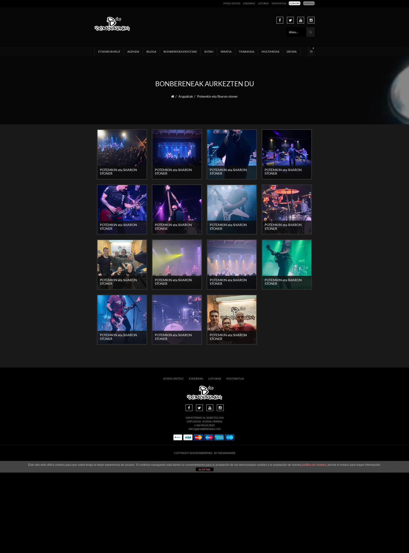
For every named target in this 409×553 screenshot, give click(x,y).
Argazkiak (185, 96)
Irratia (226, 51)
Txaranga (246, 51)
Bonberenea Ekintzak (180, 51)
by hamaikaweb (224, 452)
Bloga (151, 51)
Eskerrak (249, 3)
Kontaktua (279, 3)
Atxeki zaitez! (231, 3)
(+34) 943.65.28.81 (204, 425)
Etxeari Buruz (109, 51)
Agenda (133, 51)
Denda (292, 51)
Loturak (263, 3)
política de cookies (314, 465)
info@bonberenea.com (205, 429)
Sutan (208, 51)
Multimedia (270, 51)
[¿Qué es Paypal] (178, 437)
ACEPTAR (204, 469)
